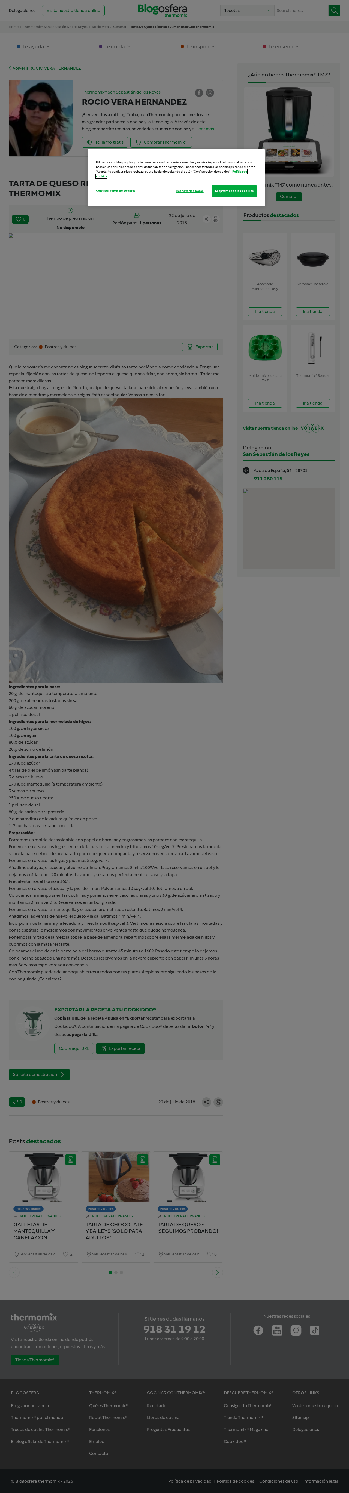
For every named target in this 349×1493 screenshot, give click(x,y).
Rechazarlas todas (190, 191)
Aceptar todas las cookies (234, 191)
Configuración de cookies (116, 191)
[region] (176, 177)
